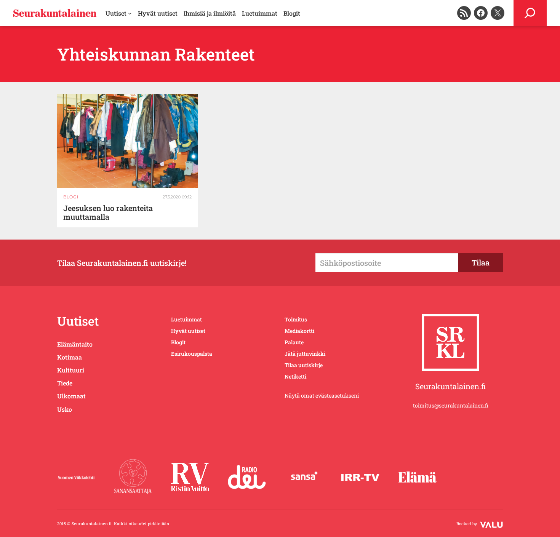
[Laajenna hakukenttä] (530, 13)
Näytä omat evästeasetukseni (322, 395)
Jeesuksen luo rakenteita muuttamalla (108, 212)
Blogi (70, 197)
